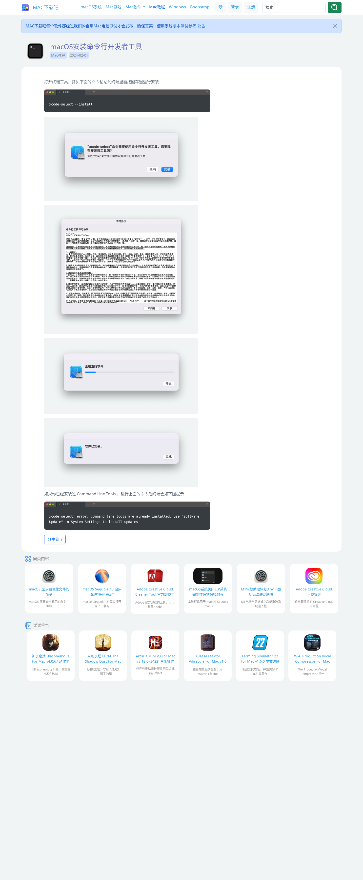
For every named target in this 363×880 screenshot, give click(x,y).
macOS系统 (91, 7)
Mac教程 (157, 7)
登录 (235, 6)
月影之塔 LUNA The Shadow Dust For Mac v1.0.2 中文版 (103, 661)
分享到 (53, 539)
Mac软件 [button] (133, 7)
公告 (200, 26)
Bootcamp (199, 7)
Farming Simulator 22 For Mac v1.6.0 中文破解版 (260, 661)
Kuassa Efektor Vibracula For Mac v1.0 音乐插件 (207, 661)
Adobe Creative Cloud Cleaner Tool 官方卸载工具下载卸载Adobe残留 (155, 594)
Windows (177, 7)
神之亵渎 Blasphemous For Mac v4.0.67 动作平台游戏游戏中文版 (50, 661)
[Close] (335, 26)
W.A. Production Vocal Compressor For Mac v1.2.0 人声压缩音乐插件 (312, 661)
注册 (251, 6)
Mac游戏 (113, 7)
